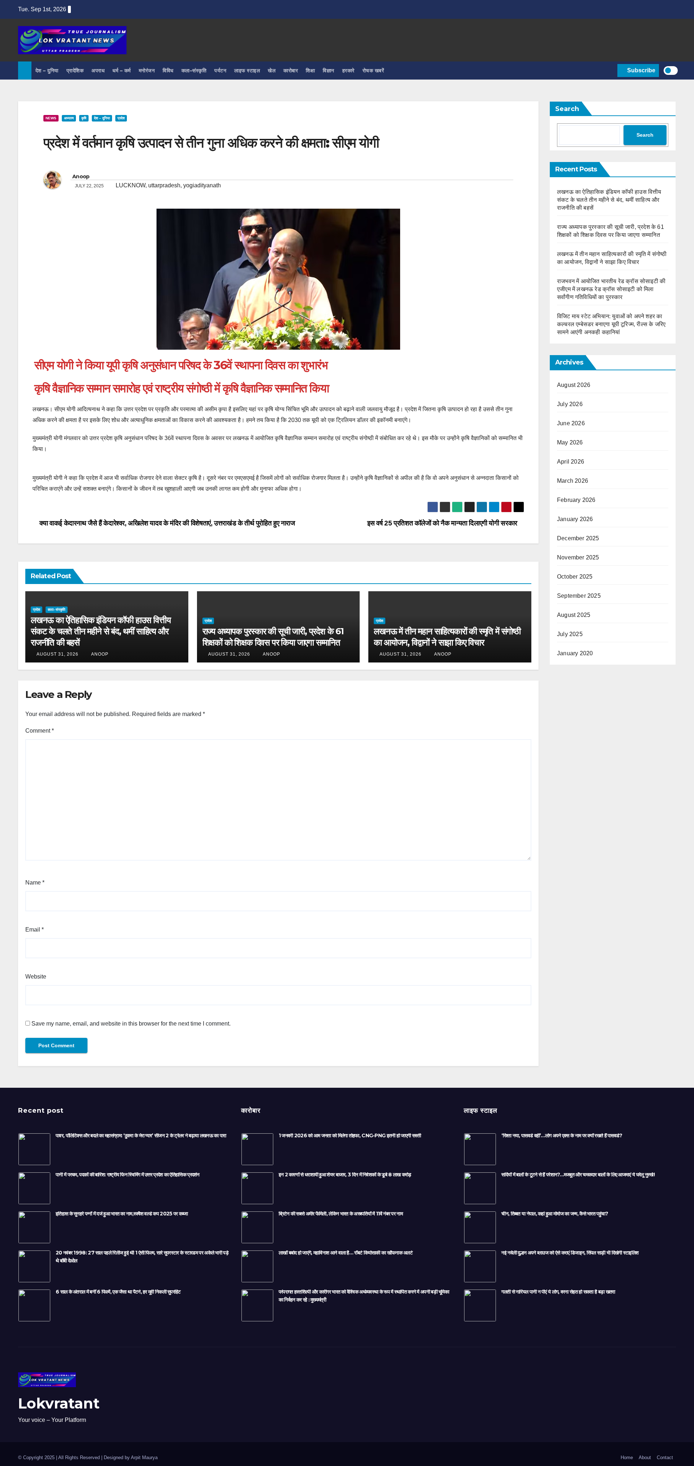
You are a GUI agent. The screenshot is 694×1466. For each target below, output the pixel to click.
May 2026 (570, 442)
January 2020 (575, 653)
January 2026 (575, 519)
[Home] (24, 70)
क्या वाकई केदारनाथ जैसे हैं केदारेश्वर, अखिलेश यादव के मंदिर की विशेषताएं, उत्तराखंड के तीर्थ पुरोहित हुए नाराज (166, 523)
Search (567, 109)
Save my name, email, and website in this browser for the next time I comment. (131, 1023)
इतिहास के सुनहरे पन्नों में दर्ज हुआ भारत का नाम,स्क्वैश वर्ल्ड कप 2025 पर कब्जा (122, 1213)
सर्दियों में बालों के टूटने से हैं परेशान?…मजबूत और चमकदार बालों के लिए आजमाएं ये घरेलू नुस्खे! (578, 1174)
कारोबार (290, 70)
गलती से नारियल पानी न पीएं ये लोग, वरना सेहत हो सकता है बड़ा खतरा (558, 1291)
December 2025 (578, 538)
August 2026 (573, 385)
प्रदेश (121, 118)
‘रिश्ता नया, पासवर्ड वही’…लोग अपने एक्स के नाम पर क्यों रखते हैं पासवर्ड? (561, 1135)
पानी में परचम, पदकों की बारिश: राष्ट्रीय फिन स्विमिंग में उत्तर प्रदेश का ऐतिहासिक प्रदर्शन (128, 1174)
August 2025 (573, 615)
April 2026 (570, 462)
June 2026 (571, 423)
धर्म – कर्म (121, 70)
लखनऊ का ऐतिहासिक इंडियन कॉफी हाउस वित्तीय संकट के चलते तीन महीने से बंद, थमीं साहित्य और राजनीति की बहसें (100, 631)
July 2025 (570, 634)
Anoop (81, 176)
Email (34, 929)
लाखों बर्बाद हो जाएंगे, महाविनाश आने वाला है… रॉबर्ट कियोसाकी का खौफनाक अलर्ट (345, 1252)
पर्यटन (220, 70)
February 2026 (576, 500)
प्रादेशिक (75, 70)
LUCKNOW (130, 185)
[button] (610, 70)
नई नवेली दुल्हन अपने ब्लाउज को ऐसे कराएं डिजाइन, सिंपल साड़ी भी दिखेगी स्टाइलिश (569, 1252)
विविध (168, 70)
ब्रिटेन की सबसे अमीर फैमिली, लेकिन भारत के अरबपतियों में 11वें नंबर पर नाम (341, 1213)
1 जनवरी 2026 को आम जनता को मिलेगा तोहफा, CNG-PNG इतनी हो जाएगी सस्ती (350, 1135)
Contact (665, 1457)
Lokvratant (59, 1403)
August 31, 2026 (57, 654)
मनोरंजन (147, 70)
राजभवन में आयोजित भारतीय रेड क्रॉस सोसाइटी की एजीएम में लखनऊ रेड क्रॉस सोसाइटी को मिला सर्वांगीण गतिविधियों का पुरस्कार (611, 289)
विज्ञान (328, 70)
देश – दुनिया (47, 70)
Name (34, 882)
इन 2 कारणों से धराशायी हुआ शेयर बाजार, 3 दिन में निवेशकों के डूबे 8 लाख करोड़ (345, 1174)
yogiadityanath (202, 185)
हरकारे (348, 70)
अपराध (97, 70)
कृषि (83, 118)
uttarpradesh (164, 185)
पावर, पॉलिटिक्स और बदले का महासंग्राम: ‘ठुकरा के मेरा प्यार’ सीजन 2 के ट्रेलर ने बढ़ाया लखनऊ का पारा (141, 1135)
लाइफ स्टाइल (247, 70)
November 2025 (578, 557)
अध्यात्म (69, 118)
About (645, 1457)
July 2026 (570, 404)
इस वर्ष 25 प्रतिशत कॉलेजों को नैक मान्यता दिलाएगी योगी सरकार (443, 523)
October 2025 (574, 577)
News (51, 118)
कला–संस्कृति (194, 70)
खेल (271, 70)
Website (35, 976)
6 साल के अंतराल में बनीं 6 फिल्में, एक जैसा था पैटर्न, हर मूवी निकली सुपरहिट (118, 1291)
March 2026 (572, 481)
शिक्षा (310, 70)
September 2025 (579, 596)
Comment (39, 731)
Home (627, 1457)
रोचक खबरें (373, 70)
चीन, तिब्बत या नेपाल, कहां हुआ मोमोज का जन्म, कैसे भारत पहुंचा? (554, 1213)
